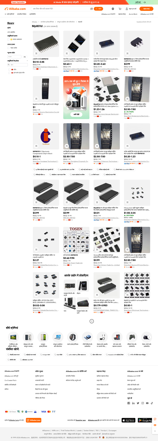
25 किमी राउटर (95, 174)
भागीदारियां (130, 393)
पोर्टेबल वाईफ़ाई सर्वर (104, 169)
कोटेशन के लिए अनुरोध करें (73, 380)
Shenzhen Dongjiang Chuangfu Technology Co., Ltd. (76, 161)
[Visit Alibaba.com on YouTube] (147, 403)
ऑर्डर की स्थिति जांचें (133, 385)
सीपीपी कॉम (13, 360)
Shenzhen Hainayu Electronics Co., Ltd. (137, 219)
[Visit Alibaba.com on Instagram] (142, 403)
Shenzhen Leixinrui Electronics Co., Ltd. (76, 69)
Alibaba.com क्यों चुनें (11, 376)
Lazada (79, 430)
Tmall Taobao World (68, 430)
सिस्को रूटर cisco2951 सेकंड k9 (125, 169)
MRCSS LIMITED (130, 69)
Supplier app (81, 420)
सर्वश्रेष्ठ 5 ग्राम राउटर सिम (58, 174)
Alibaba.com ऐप (93, 420)
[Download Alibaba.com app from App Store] (128, 420)
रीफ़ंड (98, 389)
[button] (91, 8)
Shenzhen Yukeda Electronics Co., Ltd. (46, 310)
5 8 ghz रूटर (46, 355)
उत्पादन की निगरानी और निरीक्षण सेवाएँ (46, 393)
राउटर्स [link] (80, 22)
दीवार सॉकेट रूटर (97, 355)
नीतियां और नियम (40, 398)
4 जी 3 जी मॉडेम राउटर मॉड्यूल (138, 355)
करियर (6, 389)
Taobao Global (89, 430)
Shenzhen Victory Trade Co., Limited (107, 265)
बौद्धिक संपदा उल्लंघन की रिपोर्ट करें (106, 393)
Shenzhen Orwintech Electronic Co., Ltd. (46, 67)
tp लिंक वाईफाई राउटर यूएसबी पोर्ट (44, 169)
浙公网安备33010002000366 (117, 437)
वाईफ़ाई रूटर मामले (31, 355)
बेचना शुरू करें (131, 380)
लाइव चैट (99, 380)
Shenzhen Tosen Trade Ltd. (73, 263)
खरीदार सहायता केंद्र (103, 376)
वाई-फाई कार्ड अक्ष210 (86, 169)
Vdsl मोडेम (59, 355)
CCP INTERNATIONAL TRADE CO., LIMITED (107, 310)
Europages (112, 430)
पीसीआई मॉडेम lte (40, 174)
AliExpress (46, 430)
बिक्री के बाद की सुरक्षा (41, 389)
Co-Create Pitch (10, 380)
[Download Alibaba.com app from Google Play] (145, 420)
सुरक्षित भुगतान (39, 376)
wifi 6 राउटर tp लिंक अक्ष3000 (77, 355)
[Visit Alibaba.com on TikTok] (151, 403)
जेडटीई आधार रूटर (15, 355)
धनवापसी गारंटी (39, 380)
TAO (97, 430)
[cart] (120, 9)
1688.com (55, 430)
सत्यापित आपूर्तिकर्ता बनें (134, 389)
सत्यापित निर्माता (70, 376)
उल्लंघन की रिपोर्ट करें (103, 398)
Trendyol (104, 430)
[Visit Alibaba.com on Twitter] (138, 403)
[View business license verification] (100, 437)
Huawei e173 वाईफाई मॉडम (115, 355)
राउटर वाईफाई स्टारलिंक (78, 174)
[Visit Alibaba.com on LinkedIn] (133, 403)
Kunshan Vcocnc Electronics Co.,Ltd (46, 112)
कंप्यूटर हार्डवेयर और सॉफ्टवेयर (66, 22)
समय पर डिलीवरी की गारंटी (42, 385)
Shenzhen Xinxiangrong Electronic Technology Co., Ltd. (137, 116)
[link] (155, 419)
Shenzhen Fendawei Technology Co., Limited (46, 161)
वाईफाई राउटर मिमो (111, 174)
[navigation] (17, 171)
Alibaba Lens (14, 420)
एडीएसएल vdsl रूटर (27, 360)
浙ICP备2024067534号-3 (138, 437)
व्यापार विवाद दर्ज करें (102, 385)
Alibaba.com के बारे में (12, 371)
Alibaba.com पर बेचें (133, 376)
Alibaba (34, 22)
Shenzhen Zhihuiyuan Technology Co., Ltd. (137, 310)
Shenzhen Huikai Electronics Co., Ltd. (46, 265)
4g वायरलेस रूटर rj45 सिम (67, 169)
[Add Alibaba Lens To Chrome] (33, 420)
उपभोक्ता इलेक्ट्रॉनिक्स (47, 22)
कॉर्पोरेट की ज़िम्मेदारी (10, 385)
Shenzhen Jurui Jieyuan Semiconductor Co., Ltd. (107, 114)
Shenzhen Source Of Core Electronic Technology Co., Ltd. (137, 265)
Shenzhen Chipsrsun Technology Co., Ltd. (107, 161)
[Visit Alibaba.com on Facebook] (128, 403)
